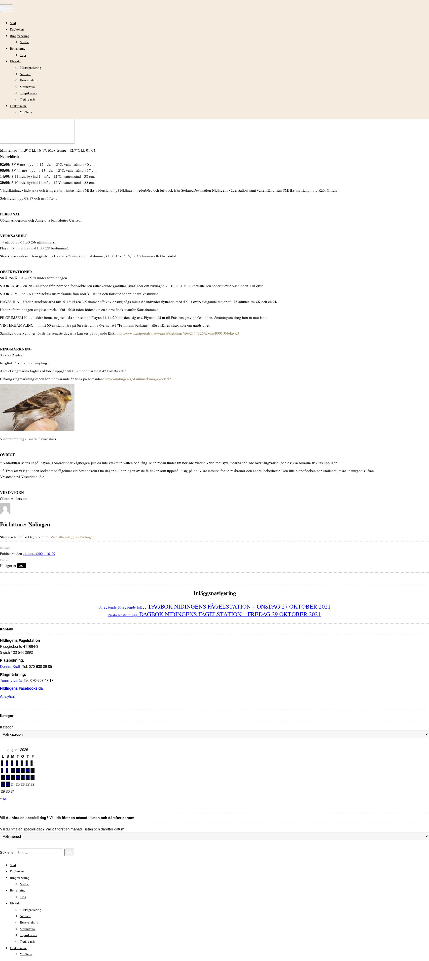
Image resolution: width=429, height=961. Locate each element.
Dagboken (17, 29)
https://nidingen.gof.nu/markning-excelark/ (138, 378)
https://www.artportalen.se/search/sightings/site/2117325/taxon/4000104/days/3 (178, 333)
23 (8, 784)
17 (13, 777)
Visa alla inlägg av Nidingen (72, 536)
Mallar (24, 42)
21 (33, 777)
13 (28, 770)
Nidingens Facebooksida (21, 688)
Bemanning (18, 48)
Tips (23, 55)
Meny (6, 7)
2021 (22, 566)
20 (28, 777)
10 (13, 770)
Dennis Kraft (10, 666)
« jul (3, 798)
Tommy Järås (11, 680)
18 (18, 777)
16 (8, 777)
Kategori (6, 726)
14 (33, 770)
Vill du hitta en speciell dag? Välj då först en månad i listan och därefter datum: (62, 828)
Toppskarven (28, 93)
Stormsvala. (28, 86)
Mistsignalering (30, 67)
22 (3, 784)
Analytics (7, 696)
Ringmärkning (20, 36)
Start (13, 23)
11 (18, 770)
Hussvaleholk (29, 80)
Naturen (25, 74)
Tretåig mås (27, 99)
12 (23, 770)
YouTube (26, 112)
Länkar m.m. (18, 105)
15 (3, 777)
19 (23, 777)
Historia (15, 61)
